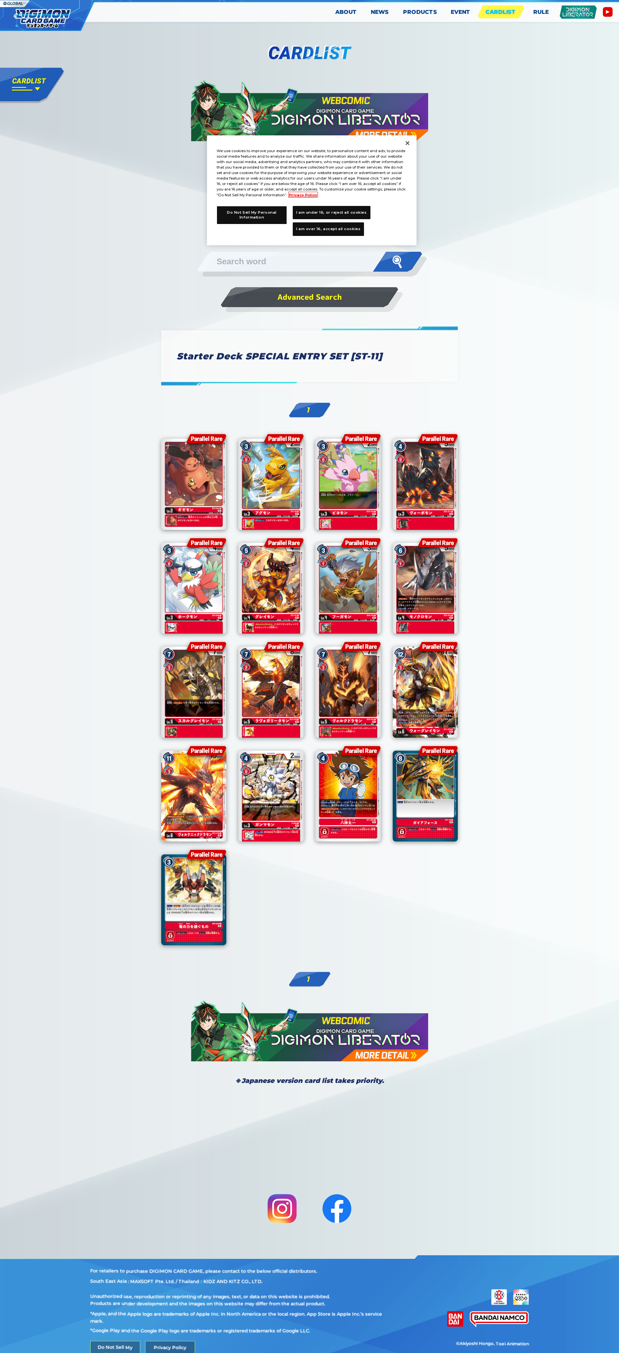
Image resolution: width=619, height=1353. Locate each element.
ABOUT (346, 12)
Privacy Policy (303, 194)
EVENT (460, 12)
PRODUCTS (420, 12)
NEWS (380, 12)
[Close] (407, 143)
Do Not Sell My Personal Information (252, 214)
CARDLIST (501, 12)
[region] (312, 190)
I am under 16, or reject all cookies (331, 212)
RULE (541, 12)
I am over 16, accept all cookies (328, 229)
